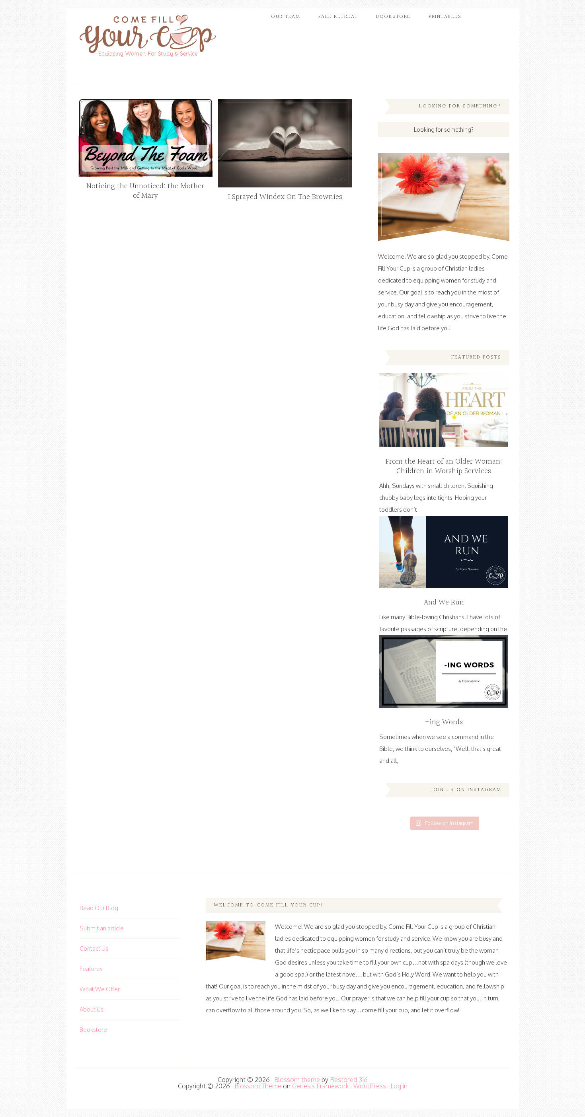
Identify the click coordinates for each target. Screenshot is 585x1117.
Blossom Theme (257, 1086)
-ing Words (444, 722)
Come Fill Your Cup (147, 38)
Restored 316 (349, 1080)
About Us (91, 1009)
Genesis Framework (320, 1086)
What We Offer (100, 989)
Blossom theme (297, 1080)
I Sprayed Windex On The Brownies (285, 197)
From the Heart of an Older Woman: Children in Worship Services (444, 466)
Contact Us (94, 948)
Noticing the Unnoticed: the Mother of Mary (145, 191)
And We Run (444, 602)
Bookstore (93, 1029)
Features (91, 969)
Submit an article (102, 928)
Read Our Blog (99, 908)
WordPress (369, 1086)
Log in (399, 1086)
